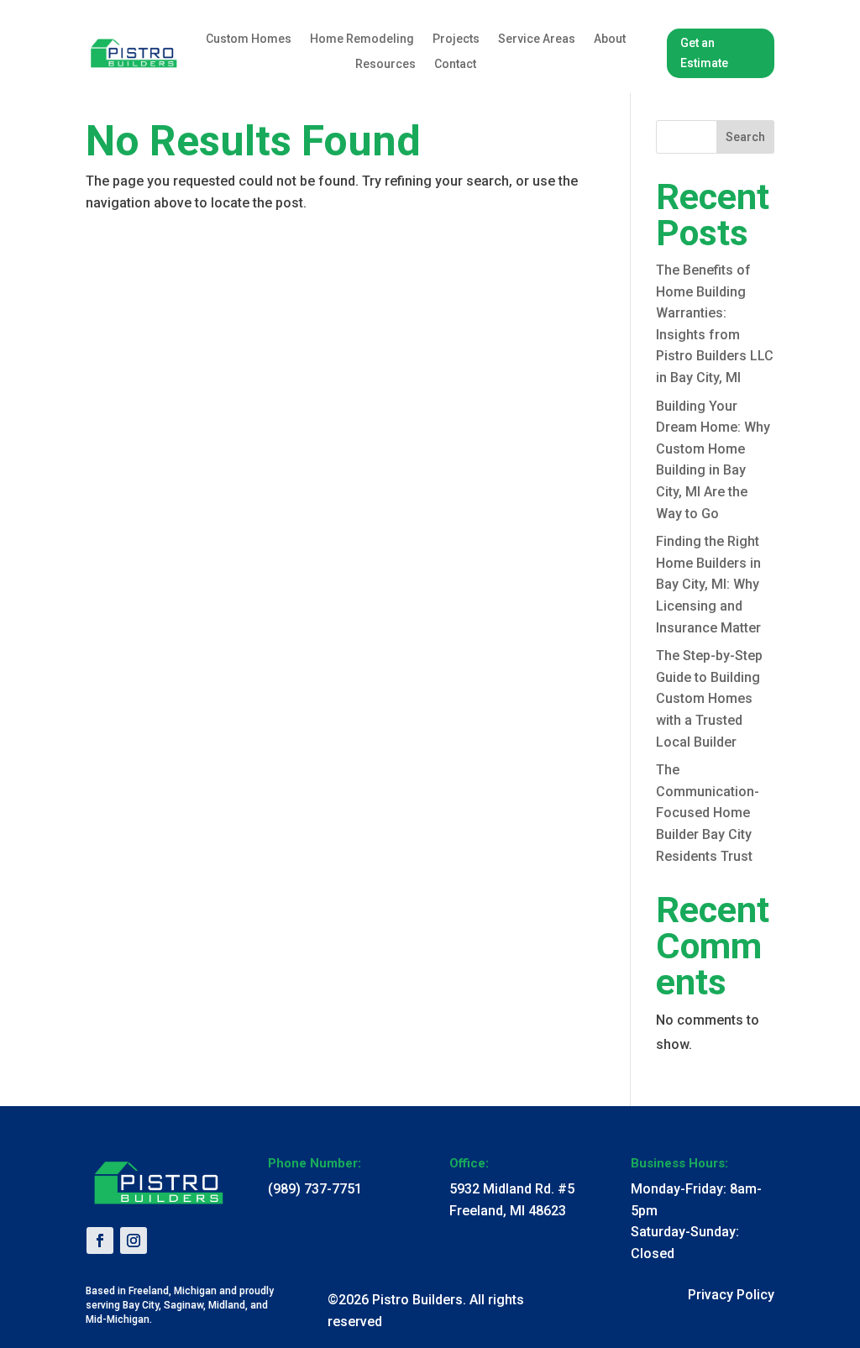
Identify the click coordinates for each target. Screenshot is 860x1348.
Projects (456, 39)
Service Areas (536, 39)
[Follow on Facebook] (100, 1240)
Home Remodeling (362, 39)
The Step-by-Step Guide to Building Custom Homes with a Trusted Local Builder (709, 698)
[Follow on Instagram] (133, 1240)
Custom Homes (248, 39)
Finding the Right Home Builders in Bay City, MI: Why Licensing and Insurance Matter (708, 584)
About (610, 39)
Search (745, 137)
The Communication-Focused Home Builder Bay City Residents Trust (707, 812)
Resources (385, 64)
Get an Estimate (704, 53)
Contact (455, 64)
